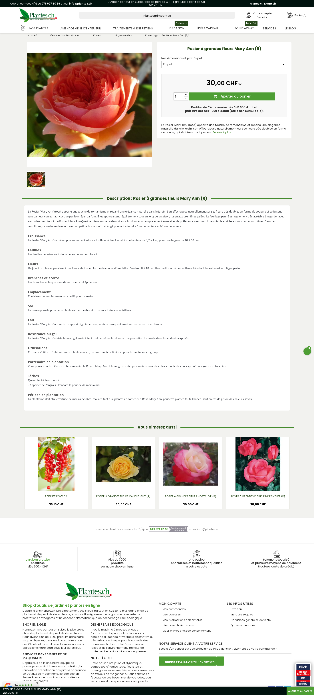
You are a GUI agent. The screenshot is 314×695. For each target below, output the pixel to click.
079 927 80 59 (50, 3)
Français (256, 3)
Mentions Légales (242, 614)
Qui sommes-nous (243, 625)
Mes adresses (171, 614)
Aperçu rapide (52, 485)
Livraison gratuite (38, 559)
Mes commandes (174, 609)
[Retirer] (186, 98)
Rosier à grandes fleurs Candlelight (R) (123, 496)
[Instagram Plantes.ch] (220, 661)
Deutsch (270, 3)
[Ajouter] (186, 94)
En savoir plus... (222, 132)
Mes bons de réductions (178, 625)
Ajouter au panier (232, 96)
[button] (34, 28)
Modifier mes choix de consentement (186, 631)
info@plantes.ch (80, 3)
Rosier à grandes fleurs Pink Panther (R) (258, 496)
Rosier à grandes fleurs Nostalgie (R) (190, 496)
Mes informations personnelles (182, 620)
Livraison (236, 609)
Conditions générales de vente (251, 620)
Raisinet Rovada (56, 496)
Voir (67, 485)
